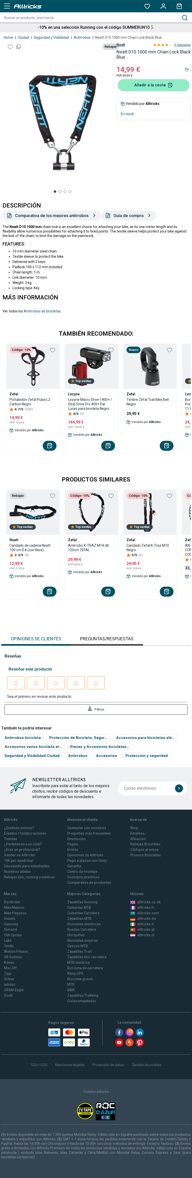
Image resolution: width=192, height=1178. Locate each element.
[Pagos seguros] (69, 1037)
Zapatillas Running (82, 902)
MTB (70, 984)
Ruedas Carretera (81, 930)
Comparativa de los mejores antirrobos (51, 215)
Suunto (10, 919)
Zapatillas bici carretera (86, 957)
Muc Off (10, 968)
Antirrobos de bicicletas (42, 311)
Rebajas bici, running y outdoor (29, 877)
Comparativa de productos (89, 883)
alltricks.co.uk (148, 902)
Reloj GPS (75, 973)
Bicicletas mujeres (82, 940)
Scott (8, 995)
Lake (8, 940)
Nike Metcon (14, 908)
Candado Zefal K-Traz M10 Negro (147, 547)
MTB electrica (78, 962)
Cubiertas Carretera (83, 913)
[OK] (179, 788)
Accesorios (106, 755)
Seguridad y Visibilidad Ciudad (32, 755)
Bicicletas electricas (84, 924)
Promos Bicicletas (145, 855)
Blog (134, 828)
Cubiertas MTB (79, 908)
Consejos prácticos (83, 877)
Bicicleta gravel (80, 979)
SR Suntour (13, 957)
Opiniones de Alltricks (85, 855)
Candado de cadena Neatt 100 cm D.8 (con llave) (30, 547)
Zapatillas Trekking (82, 995)
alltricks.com (148, 913)
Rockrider (12, 902)
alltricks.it (145, 924)
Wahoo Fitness (16, 951)
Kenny (9, 962)
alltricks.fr (145, 908)
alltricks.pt (145, 930)
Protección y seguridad (147, 755)
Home (8, 37)
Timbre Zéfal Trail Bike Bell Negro (147, 402)
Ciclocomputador (81, 1001)
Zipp (7, 973)
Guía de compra (129, 215)
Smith (9, 946)
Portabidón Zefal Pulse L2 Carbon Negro (30, 402)
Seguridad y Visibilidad (51, 37)
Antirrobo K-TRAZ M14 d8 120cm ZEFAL (88, 547)
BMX (71, 990)
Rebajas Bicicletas (145, 844)
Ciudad (23, 37)
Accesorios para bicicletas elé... (145, 737)
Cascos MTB (77, 946)
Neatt (120, 45)
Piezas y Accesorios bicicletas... (100, 746)
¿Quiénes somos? (19, 828)
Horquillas (76, 935)
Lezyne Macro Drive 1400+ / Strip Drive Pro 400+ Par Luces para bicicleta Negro (90, 404)
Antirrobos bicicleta (22, 737)
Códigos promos (144, 850)
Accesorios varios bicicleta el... (33, 746)
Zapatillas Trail (79, 951)
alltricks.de (146, 919)
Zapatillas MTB (79, 919)
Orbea (9, 979)
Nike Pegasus (15, 913)
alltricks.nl (145, 935)
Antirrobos (82, 37)
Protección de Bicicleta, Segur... (78, 737)
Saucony (11, 924)
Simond (10, 930)
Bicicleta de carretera (85, 968)
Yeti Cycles (13, 935)
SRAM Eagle (14, 990)
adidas (10, 984)
